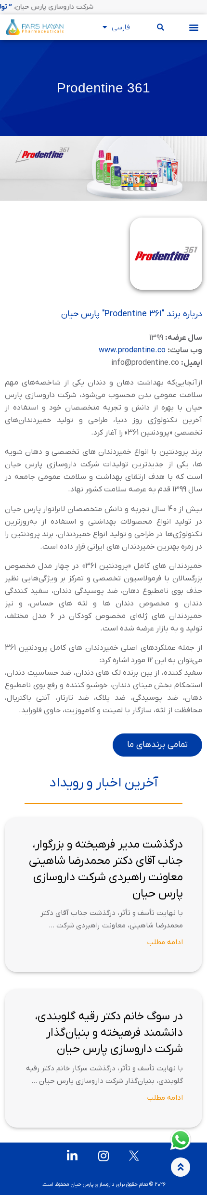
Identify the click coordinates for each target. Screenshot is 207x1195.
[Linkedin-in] (72, 1155)
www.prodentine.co (132, 350)
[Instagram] (103, 1155)
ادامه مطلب (165, 942)
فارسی (121, 27)
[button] (194, 27)
